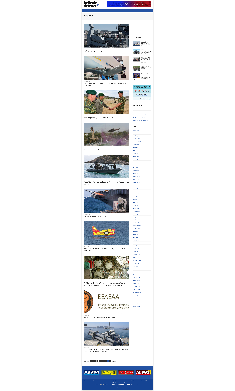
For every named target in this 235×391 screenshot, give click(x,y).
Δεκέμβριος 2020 (136, 217)
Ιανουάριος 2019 (136, 280)
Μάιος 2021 (135, 202)
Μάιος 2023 (135, 150)
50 (99, 361)
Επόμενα (114, 361)
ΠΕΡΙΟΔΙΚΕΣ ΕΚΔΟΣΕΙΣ (105, 10)
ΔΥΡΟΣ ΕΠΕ (102, 384)
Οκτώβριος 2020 (136, 222)
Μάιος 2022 (135, 167)
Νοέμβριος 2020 (136, 219)
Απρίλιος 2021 (136, 205)
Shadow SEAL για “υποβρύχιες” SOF (140, 120)
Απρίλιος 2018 (136, 303)
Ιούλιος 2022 (135, 161)
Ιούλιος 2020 (135, 231)
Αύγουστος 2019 (136, 263)
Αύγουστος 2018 (136, 295)
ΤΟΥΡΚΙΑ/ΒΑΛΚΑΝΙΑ (87, 49)
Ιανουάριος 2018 (136, 306)
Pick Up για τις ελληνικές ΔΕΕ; (139, 117)
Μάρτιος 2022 (136, 173)
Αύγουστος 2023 (136, 144)
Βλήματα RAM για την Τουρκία (95, 216)
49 (97, 361)
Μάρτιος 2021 (136, 208)
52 (103, 361)
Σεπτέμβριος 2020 (137, 225)
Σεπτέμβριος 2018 (137, 292)
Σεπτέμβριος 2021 (137, 190)
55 (110, 361)
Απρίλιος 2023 (136, 153)
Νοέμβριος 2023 (136, 138)
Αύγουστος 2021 (136, 193)
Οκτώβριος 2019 (136, 257)
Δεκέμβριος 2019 (136, 251)
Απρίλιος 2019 (136, 271)
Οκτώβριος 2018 (136, 289)
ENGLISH (140, 10)
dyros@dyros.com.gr (138, 384)
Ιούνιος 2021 (135, 199)
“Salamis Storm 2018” (92, 150)
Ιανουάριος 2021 (136, 214)
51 (101, 361)
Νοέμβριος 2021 (136, 185)
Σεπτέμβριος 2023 (137, 141)
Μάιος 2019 (135, 269)
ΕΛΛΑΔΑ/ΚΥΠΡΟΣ (86, 115)
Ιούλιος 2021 (135, 196)
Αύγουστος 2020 (136, 228)
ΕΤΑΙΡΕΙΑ (91, 10)
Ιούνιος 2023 (135, 147)
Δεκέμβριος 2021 (136, 182)
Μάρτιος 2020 (136, 243)
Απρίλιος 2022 (136, 170)
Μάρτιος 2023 (136, 156)
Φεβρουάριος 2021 (137, 211)
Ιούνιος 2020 (135, 234)
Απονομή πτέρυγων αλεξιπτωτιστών (98, 118)
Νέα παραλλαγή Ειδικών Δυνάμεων (140, 114)
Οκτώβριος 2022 (136, 159)
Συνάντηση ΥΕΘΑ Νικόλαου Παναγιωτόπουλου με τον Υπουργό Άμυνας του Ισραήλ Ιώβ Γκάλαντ (141, 76)
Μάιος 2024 (135, 133)
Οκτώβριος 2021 (136, 188)
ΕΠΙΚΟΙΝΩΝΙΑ (134, 10)
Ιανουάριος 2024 (136, 135)
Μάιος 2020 (135, 237)
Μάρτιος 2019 (136, 274)
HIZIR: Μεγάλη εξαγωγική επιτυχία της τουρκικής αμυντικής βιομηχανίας (146, 51)
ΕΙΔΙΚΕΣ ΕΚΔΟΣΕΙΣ (114, 10)
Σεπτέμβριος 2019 (137, 260)
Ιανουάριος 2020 (136, 248)
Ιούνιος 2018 (135, 300)
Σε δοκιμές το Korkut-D (93, 51)
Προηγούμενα (86, 361)
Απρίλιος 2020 (136, 240)
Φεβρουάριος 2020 (137, 245)
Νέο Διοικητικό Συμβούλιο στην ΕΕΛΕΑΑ (99, 317)
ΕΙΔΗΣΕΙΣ (96, 10)
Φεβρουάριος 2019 (137, 277)
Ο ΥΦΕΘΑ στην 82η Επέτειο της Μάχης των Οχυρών (146, 67)
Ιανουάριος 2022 (136, 179)
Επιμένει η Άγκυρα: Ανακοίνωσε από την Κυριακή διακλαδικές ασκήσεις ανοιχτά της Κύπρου (145, 43)
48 (95, 361)
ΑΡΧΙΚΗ (86, 10)
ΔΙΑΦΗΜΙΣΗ (128, 10)
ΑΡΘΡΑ (121, 10)
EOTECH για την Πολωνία (138, 111)
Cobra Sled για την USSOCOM (139, 109)
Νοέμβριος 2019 (136, 254)
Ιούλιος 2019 (135, 266)
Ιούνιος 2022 (135, 164)
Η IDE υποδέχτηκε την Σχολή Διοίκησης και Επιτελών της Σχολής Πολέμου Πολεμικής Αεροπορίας (145, 60)
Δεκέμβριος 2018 (136, 283)
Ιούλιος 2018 (135, 298)
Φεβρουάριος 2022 (137, 176)
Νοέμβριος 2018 (136, 286)
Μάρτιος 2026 (136, 130)
